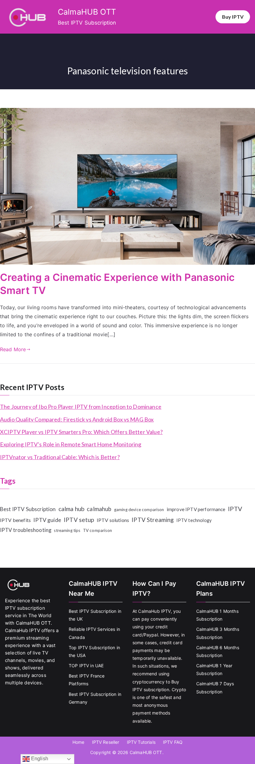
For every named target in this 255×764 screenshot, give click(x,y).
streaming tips (67, 530)
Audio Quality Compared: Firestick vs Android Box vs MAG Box (77, 419)
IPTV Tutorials (141, 742)
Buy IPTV (232, 17)
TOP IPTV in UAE (86, 665)
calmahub (99, 508)
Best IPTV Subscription (28, 509)
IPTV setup (79, 519)
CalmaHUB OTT (87, 11)
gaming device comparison (139, 509)
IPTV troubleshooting (25, 530)
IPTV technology (193, 520)
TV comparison (97, 530)
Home (78, 742)
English (39, 758)
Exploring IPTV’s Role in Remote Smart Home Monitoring (70, 444)
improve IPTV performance (196, 509)
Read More (13, 349)
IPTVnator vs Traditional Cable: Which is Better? (60, 457)
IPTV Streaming (153, 519)
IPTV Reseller (105, 742)
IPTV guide (47, 519)
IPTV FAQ (173, 742)
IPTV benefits (15, 520)
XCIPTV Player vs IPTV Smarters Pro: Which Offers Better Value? (81, 431)
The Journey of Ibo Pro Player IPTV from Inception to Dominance (80, 406)
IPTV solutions (113, 520)
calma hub (71, 508)
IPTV (235, 508)
